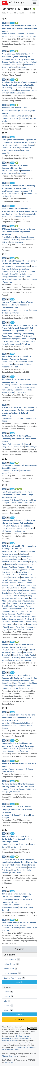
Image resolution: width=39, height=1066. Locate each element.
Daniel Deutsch (28, 569)
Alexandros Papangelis (11, 339)
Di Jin (14, 572)
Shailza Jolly (30, 619)
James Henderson (27, 239)
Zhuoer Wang (7, 336)
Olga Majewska (21, 867)
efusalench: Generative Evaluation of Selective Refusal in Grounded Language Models (19, 28)
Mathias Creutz (23, 598)
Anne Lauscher (8, 867)
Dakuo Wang (16, 569)
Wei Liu (4, 171)
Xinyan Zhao (20, 341)
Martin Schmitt (7, 723)
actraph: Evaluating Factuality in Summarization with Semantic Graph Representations (17, 494)
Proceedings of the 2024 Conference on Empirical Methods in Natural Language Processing (17, 397)
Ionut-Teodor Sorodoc (25, 237)
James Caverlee (8, 344)
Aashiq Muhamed (8, 34)
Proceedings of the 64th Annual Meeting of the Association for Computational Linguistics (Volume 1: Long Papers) (19, 72)
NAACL (6, 1010)
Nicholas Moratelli (8, 116)
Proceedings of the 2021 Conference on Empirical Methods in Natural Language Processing (17, 797)
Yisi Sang (12, 629)
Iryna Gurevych (14, 216)
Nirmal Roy (6, 310)
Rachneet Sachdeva (10, 680)
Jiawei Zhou (25, 585)
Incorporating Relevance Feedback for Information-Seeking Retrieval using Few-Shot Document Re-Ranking (18, 523)
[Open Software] (16, 489)
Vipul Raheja (32, 624)
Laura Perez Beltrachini (18, 593)
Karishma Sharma (27, 145)
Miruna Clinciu (17, 279)
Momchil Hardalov (9, 90)
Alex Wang (23, 554)
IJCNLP (6, 1005)
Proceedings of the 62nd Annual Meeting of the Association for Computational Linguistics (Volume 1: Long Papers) (19, 451)
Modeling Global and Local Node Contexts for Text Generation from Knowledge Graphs (17, 839)
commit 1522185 (11, 1062)
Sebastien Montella (16, 619)
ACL (5, 1001)
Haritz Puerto (29, 655)
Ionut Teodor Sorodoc (10, 191)
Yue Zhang (24, 815)
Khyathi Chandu (30, 279)
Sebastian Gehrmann (16, 277)
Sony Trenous (17, 65)
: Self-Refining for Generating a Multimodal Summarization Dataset (19, 438)
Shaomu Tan (7, 62)
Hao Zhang (32, 683)
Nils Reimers (6, 531)
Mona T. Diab (31, 36)
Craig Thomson (19, 567)
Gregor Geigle (16, 652)
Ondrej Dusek (7, 606)
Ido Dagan (23, 907)
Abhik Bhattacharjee (27, 551)
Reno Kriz (15, 611)
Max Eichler (27, 652)
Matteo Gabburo (8, 362)
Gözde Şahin (14, 660)
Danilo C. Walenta (14, 269)
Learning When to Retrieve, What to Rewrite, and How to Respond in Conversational (17, 305)
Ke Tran (26, 62)
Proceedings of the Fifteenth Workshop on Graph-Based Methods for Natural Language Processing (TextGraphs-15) (19, 733)
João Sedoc (25, 271)
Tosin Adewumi (8, 624)
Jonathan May (14, 150)
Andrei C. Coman (8, 237)
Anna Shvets (27, 559)
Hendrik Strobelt (19, 580)
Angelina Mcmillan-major (11, 559)
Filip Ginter (25, 577)
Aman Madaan (26, 556)
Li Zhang (28, 596)
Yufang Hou (7, 282)
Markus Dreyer (7, 36)
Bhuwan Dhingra (23, 90)
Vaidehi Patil (6, 444)
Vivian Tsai (20, 627)
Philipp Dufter (7, 725)
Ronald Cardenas (8, 614)
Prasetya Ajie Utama (10, 907)
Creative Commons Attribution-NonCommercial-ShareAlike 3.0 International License (17, 1038)
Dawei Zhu (17, 62)
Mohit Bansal (19, 447)
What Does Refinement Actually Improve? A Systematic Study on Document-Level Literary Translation (18, 56)
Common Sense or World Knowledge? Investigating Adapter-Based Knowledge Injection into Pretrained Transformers (19, 862)
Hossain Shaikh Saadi (21, 686)
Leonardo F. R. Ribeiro (25, 34)
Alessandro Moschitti (10, 367)
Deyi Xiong (6, 572)
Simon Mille (14, 274)
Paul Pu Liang (19, 606)
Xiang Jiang (18, 214)
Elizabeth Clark (21, 575)
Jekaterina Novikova (17, 583)
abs (12, 23)
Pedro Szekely (7, 390)
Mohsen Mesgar (8, 769)
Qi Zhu (25, 609)
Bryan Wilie (10, 564)
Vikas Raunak (20, 624)
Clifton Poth (6, 655)
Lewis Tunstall (18, 596)
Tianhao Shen (30, 622)
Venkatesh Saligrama (16, 93)
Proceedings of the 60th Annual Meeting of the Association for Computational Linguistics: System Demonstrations (19, 665)
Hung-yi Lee (18, 418)
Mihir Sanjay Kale (14, 601)
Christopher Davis (24, 116)
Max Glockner (7, 214)
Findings (6, 996)
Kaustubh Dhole (15, 590)
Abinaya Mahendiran (10, 554)
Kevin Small (14, 313)
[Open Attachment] (16, 920)
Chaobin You (7, 567)
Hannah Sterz (17, 655)
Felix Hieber (21, 67)
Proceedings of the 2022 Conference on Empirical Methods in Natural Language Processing (17, 536)
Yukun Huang (7, 88)
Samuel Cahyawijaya (22, 616)
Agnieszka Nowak (22, 266)
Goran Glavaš (15, 873)
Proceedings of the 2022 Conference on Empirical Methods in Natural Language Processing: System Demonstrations (17, 634)
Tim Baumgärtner (8, 528)
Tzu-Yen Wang (7, 341)
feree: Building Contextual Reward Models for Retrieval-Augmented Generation (18, 231)
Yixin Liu (23, 274)
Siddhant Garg (7, 364)
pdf (3, 23)
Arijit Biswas (30, 341)
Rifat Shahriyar (26, 611)
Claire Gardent (25, 928)
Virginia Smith (20, 36)
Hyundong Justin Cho (10, 145)
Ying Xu (5, 629)
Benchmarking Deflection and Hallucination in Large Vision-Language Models (18, 110)
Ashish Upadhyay (8, 562)
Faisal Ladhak (14, 577)
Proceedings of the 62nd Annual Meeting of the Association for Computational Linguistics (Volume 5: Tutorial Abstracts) (19, 426)
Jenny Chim (14, 585)
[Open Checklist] (16, 23)
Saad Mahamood (23, 614)
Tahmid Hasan (17, 622)
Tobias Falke (7, 905)
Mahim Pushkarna (9, 598)
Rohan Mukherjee (28, 339)
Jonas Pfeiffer (25, 658)
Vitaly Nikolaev (8, 627)
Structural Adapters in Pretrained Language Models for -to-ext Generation (17, 809)
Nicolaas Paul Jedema (10, 148)
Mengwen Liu (7, 447)
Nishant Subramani (27, 603)
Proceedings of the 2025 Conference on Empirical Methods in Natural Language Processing (17, 247)
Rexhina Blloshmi (15, 193)
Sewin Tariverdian (20, 683)
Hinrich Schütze (8, 751)
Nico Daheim (13, 603)
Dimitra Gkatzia (23, 572)
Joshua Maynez (13, 588)
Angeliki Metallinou (22, 344)
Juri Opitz (25, 269)
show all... (19, 982)
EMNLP (6, 992)
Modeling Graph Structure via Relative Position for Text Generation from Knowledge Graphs (18, 717)
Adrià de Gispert (9, 196)
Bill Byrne (12, 67)
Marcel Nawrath (8, 266)
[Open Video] (17, 258)
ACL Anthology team (9, 1056)
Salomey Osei (7, 616)
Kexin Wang (21, 650)
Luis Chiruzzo (7, 418)
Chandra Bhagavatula (24, 564)
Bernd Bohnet (22, 562)
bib (8, 23)
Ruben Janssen (8, 392)
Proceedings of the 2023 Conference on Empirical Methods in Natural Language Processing (17, 478)
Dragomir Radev (8, 575)
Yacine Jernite (30, 627)
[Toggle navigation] (34, 2)
